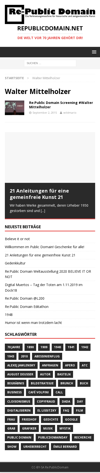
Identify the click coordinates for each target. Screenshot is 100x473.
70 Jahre (13, 347)
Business (14, 392)
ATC (85, 365)
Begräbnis (15, 383)
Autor (45, 374)
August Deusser (20, 374)
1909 (44, 347)
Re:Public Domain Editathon (27, 306)
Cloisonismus (18, 401)
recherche (83, 437)
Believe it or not (17, 238)
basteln (64, 374)
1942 (84, 347)
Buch (84, 383)
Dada (66, 401)
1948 (9, 314)
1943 (10, 356)
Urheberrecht (35, 446)
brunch (66, 383)
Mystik (65, 428)
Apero (70, 365)
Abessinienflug (47, 356)
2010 (24, 356)
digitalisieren (19, 410)
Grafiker (29, 428)
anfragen (50, 365)
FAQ (66, 410)
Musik (48, 428)
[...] (43, 210)
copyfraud (46, 401)
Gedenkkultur (15, 263)
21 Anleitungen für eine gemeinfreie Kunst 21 (39, 193)
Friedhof (29, 419)
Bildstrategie (42, 383)
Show (12, 446)
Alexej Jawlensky (21, 365)
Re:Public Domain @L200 (24, 298)
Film (79, 410)
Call (59, 392)
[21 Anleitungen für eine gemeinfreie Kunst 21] (50, 157)
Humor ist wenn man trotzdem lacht (33, 322)
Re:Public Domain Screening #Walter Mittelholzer (61, 104)
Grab (11, 428)
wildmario (69, 112)
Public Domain (19, 437)
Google (71, 419)
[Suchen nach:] (50, 62)
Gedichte (50, 419)
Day (80, 401)
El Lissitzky (46, 410)
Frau (11, 419)
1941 (71, 347)
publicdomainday (52, 437)
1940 (57, 347)
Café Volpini (38, 392)
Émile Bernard (65, 446)
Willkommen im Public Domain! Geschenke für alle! (44, 246)
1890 (30, 347)
